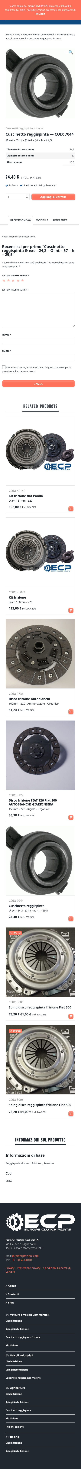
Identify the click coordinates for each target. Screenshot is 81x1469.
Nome (6, 334)
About (12, 1286)
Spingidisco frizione (17, 1369)
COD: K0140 (17, 491)
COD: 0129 (16, 795)
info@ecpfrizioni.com (25, 1256)
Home (9, 34)
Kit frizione (12, 1345)
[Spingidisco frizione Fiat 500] (40, 962)
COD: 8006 (16, 1002)
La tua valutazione (15, 275)
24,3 (72, 149)
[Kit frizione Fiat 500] (40, 552)
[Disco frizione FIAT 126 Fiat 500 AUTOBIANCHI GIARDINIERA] (40, 755)
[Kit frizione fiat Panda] (40, 451)
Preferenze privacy (28, 1268)
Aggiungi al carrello (53, 197)
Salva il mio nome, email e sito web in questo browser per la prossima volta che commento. (36, 369)
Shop (17, 34)
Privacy (10, 1268)
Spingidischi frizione (17, 1329)
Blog (11, 1302)
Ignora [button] (40, 14)
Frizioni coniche (15, 1426)
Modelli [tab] (42, 220)
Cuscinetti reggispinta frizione (45, 38)
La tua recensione (15, 289)
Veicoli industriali (21, 1355)
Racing (14, 1437)
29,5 (72, 162)
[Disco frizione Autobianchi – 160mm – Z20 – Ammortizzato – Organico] (40, 654)
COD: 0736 (16, 694)
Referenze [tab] (60, 220)
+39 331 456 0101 (21, 1260)
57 (73, 155)
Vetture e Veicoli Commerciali (38, 34)
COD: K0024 (17, 592)
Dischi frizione (14, 1320)
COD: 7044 (16, 900)
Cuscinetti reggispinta (18, 1410)
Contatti (13, 1294)
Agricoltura (17, 1388)
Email (6, 351)
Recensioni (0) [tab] (20, 220)
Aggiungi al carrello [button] (70, 507)
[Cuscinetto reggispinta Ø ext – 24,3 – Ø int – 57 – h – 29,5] (40, 860)
